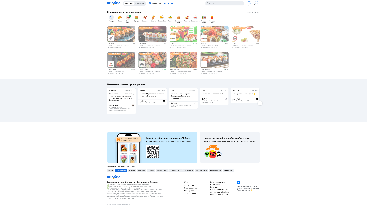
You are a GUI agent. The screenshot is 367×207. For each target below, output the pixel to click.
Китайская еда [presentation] (175, 170)
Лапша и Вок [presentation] (162, 170)
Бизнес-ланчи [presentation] (188, 170)
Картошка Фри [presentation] (215, 170)
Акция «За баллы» (191, 194)
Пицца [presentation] (110, 170)
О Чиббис (187, 182)
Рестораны (121, 166)
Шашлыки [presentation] (141, 170)
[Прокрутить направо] (260, 103)
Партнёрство (189, 191)
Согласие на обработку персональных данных (220, 193)
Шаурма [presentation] (151, 170)
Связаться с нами (191, 188)
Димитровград (111, 166)
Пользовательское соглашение (217, 183)
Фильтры (111, 21)
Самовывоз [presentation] (228, 170)
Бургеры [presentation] (132, 170)
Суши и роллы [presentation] (121, 170)
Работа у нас (189, 185)
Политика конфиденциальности (219, 188)
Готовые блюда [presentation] (201, 170)
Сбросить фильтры (253, 12)
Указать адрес (168, 3)
